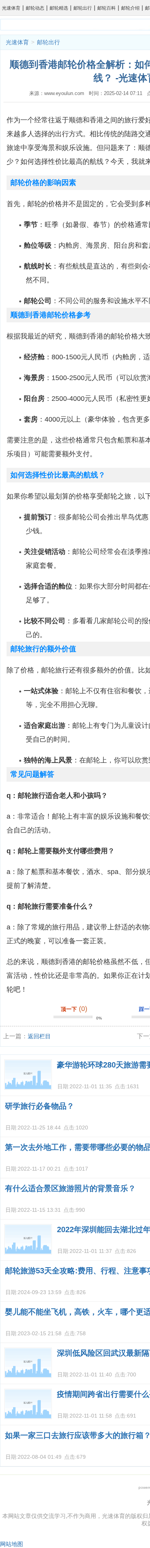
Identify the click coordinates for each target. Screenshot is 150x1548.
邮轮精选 (59, 8)
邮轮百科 (106, 8)
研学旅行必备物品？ (39, 1106)
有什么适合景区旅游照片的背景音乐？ (70, 1188)
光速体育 (11, 8)
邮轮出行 (82, 8)
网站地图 (11, 1544)
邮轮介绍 (130, 8)
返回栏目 (39, 1036)
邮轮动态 (35, 8)
